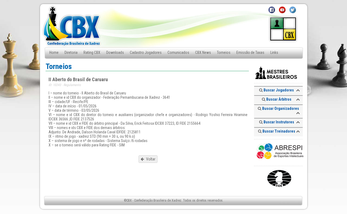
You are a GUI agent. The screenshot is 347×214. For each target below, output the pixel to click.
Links (274, 52)
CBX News (203, 52)
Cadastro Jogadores (146, 52)
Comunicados (178, 52)
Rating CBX (91, 52)
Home (54, 52)
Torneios (223, 52)
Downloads (115, 52)
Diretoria (71, 52)
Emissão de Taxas (250, 52)
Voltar (150, 159)
